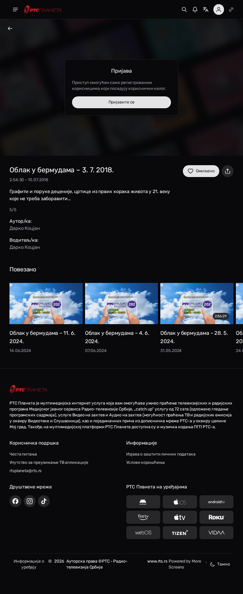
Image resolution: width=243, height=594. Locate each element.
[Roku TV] (216, 517)
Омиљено (205, 170)
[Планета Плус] (231, 9)
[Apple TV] (180, 517)
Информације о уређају (29, 564)
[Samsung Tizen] (180, 532)
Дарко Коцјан (24, 228)
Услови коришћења (145, 462)
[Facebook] (15, 501)
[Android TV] (216, 501)
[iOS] (180, 501)
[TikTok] (44, 501)
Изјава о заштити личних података (161, 454)
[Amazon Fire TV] (143, 517)
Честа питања (23, 454)
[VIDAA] (216, 532)
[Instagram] (30, 501)
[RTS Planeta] (43, 9)
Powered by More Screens (185, 564)
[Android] (143, 501)
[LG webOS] (143, 532)
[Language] (205, 9)
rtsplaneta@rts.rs (25, 470)
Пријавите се (121, 102)
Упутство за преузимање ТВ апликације (48, 462)
